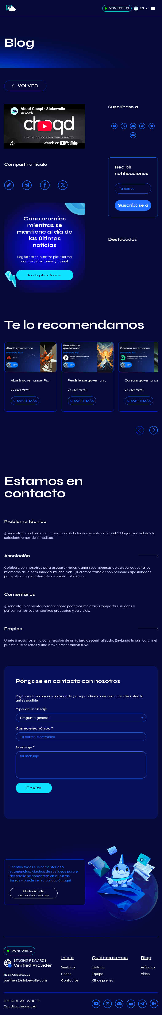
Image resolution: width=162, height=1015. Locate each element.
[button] (145, 8)
